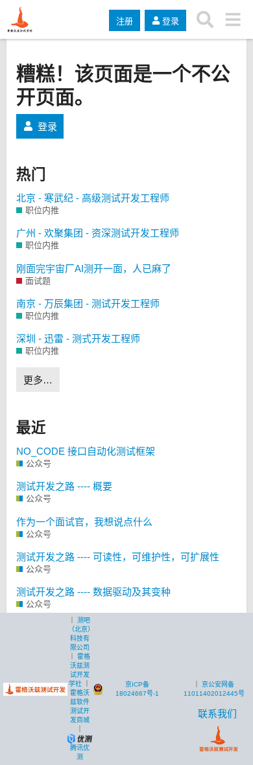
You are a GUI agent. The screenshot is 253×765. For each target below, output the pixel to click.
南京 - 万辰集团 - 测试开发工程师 (88, 303)
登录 (47, 126)
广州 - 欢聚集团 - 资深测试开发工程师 (97, 232)
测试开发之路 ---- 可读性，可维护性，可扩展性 (117, 556)
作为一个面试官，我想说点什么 (84, 521)
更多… (38, 379)
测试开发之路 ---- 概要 (64, 486)
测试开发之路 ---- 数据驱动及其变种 (93, 591)
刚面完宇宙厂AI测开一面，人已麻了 (93, 268)
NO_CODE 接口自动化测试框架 (85, 451)
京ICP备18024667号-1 (137, 689)
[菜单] (233, 20)
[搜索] (205, 20)
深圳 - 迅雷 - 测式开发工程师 (78, 338)
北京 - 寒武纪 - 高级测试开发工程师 (92, 197)
